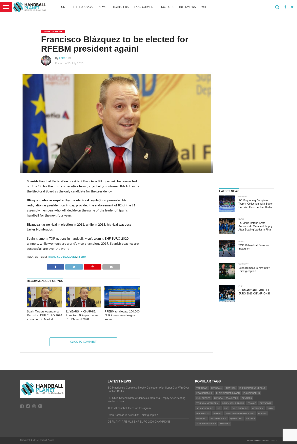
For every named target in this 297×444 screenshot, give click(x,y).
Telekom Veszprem (207, 403)
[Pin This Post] (92, 266)
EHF (226, 408)
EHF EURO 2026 (83, 6)
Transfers (121, 6)
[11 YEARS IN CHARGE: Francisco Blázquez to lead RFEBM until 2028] (83, 306)
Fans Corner (143, 6)
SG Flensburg (240, 408)
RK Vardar (266, 403)
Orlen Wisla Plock (233, 403)
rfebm (81, 256)
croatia (250, 418)
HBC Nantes (203, 413)
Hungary (225, 423)
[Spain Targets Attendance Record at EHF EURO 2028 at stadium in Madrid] (44, 306)
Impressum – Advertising (261, 440)
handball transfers (226, 398)
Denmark (247, 398)
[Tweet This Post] (74, 266)
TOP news (201, 388)
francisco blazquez (62, 256)
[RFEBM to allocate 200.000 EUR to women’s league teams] (122, 306)
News (102, 6)
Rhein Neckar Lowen (228, 393)
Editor (62, 57)
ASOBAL (217, 413)
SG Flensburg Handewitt (240, 413)
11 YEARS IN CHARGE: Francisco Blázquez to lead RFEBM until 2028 (83, 315)
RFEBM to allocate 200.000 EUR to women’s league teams (122, 315)
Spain (270, 408)
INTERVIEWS (187, 6)
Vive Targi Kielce (206, 423)
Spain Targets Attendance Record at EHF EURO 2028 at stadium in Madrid (44, 315)
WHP (204, 6)
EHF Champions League (252, 388)
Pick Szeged (203, 398)
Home (63, 6)
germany (201, 418)
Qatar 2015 (236, 418)
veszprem (257, 408)
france (252, 403)
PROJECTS (166, 6)
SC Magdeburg (204, 408)
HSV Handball (218, 418)
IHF (218, 408)
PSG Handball (204, 393)
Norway (262, 413)
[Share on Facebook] (55, 266)
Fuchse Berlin (251, 393)
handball (216, 388)
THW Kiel (231, 388)
